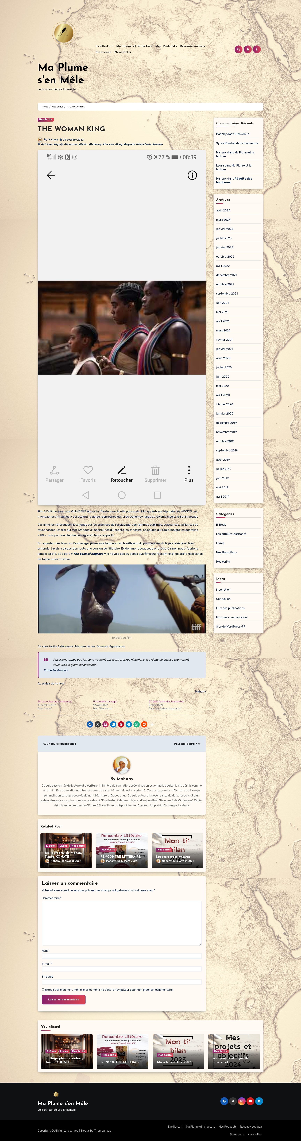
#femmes (108, 144)
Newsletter (123, 52)
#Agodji (58, 144)
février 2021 (224, 339)
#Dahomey (94, 144)
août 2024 (223, 210)
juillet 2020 (224, 367)
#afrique (46, 144)
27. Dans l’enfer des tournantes (166, 701)
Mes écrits (45, 119)
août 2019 (223, 459)
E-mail (47, 963)
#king (118, 144)
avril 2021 (222, 321)
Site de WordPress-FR (230, 626)
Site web (47, 976)
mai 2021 (222, 312)
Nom (46, 950)
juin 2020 (222, 376)
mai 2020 (222, 386)
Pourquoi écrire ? (186, 743)
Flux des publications (230, 608)
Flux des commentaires (231, 617)
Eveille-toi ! (104, 46)
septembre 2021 (227, 293)
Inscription (223, 589)
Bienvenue (103, 52)
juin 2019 (222, 478)
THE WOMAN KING (71, 129)
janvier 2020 (224, 413)
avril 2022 (223, 266)
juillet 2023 (223, 238)
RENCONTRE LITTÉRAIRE (120, 856)
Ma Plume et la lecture (134, 46)
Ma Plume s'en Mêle (63, 1103)
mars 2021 (223, 330)
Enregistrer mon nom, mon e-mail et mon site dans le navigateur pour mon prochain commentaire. (109, 989)
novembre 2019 (226, 432)
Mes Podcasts (166, 46)
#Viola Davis (143, 144)
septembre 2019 (227, 450)
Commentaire (51, 898)
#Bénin (83, 144)
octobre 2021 (225, 284)
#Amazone (70, 144)
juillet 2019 (223, 469)
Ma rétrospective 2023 (173, 856)
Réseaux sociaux (192, 46)
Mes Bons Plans (226, 552)
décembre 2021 (226, 275)
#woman (157, 144)
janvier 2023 (224, 247)
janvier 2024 (224, 229)
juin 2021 (222, 302)
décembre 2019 (226, 422)
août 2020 (223, 358)
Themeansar (102, 1130)
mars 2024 (223, 219)
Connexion (223, 599)
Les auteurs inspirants (231, 534)
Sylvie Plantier (226, 143)
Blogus (85, 1130)
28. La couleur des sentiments (55, 701)
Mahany (53, 139)
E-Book (50, 845)
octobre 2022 (225, 256)
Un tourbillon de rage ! (105, 701)
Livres (63, 845)
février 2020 (224, 404)
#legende (129, 144)
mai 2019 (222, 487)
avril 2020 (223, 395)
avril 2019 (222, 496)
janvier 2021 (224, 349)
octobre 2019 (225, 441)
